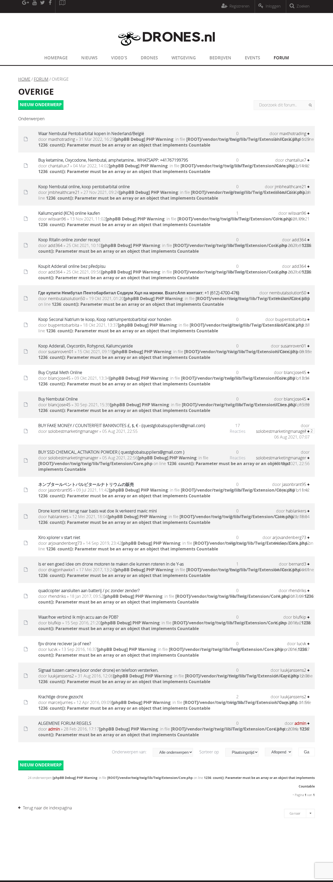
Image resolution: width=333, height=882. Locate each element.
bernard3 (297, 564)
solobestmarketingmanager (73, 431)
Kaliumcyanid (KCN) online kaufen (69, 213)
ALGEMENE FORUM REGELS (64, 723)
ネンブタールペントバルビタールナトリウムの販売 (86, 484)
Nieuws (89, 58)
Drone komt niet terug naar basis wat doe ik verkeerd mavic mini (97, 511)
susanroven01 (61, 351)
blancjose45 (59, 378)
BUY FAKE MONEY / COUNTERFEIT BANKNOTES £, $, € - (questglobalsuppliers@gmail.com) (121, 425)
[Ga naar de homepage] (166, 49)
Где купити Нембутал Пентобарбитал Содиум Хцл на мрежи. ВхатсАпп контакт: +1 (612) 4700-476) (138, 293)
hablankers (58, 516)
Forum (281, 58)
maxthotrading (61, 139)
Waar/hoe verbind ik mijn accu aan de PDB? (78, 617)
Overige (36, 91)
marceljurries (60, 702)
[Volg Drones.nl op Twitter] (43, 6)
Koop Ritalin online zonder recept (69, 240)
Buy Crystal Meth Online (60, 372)
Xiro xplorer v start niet (59, 537)
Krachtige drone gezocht (60, 697)
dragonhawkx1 (61, 570)
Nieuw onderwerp (41, 104)
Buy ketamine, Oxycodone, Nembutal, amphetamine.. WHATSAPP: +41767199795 (113, 160)
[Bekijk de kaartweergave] (62, 6)
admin (54, 729)
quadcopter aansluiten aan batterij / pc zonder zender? (89, 590)
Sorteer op (209, 752)
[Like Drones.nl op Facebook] (50, 6)
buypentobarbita (63, 325)
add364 (55, 245)
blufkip (54, 623)
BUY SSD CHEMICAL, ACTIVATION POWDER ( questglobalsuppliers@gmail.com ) (111, 452)
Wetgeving (183, 58)
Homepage (56, 58)
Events (252, 58)
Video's (119, 58)
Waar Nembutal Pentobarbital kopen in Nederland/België (91, 133)
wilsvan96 (57, 219)
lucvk (52, 649)
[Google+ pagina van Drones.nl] (25, 6)
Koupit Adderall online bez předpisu (71, 266)
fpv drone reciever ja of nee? (64, 643)
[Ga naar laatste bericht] (308, 134)
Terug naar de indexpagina (47, 808)
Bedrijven (220, 58)
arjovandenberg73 (65, 543)
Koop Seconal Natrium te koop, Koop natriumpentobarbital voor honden (104, 319)
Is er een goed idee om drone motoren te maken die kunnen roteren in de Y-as (111, 564)
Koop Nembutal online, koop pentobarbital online (84, 186)
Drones (149, 58)
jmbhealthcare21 (64, 192)
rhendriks (57, 596)
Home (24, 79)
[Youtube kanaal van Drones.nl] (34, 6)
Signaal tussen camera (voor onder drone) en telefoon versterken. (98, 670)
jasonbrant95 (60, 490)
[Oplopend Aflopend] (281, 752)
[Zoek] (310, 105)
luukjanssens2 (61, 676)
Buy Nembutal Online (58, 399)
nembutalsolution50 (66, 298)
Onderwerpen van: (130, 752)
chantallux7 (58, 166)
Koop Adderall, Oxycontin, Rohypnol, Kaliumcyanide (85, 346)
